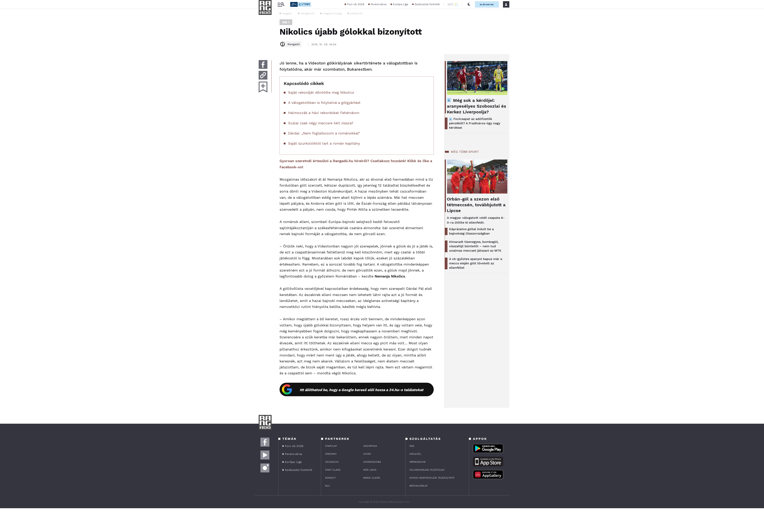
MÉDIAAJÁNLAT (418, 485)
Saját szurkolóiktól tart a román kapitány (324, 143)
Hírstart (331, 454)
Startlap (331, 446)
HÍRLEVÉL (415, 454)
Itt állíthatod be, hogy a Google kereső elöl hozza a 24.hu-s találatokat (361, 390)
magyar (287, 13)
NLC (327, 485)
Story (367, 454)
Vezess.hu (332, 461)
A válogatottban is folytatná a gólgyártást (324, 102)
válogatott (307, 13)
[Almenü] (281, 4)
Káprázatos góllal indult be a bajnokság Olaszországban (471, 231)
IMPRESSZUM (417, 461)
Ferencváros (379, 4)
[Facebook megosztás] (263, 64)
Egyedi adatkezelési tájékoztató (431, 477)
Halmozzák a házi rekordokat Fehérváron (323, 113)
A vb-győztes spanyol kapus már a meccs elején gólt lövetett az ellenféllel (475, 263)
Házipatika (370, 446)
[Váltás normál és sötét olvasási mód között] (469, 4)
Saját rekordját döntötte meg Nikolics (321, 92)
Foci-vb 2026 (355, 4)
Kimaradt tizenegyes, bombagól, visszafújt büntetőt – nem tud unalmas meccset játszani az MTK (475, 246)
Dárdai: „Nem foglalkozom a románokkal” (324, 133)
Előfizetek (487, 4)
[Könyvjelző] (263, 87)
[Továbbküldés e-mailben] (263, 75)
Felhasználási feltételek (426, 469)
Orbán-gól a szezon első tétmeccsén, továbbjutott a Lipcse (476, 205)
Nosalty (330, 477)
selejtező (356, 13)
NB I (285, 22)
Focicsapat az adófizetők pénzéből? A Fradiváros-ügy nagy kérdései (474, 123)
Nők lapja (369, 469)
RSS (411, 446)
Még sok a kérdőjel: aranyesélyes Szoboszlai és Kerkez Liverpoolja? (476, 106)
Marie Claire (371, 477)
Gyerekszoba (372, 461)
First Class (332, 469)
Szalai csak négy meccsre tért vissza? (320, 123)
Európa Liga (400, 4)
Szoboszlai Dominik (427, 4)
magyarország (332, 13)
